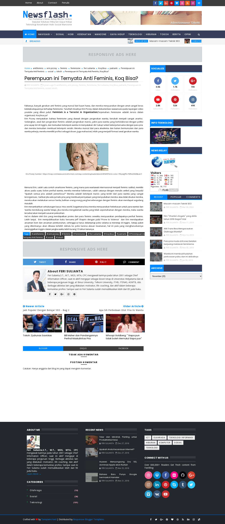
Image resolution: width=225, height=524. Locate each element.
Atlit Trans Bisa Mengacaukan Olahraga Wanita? (178, 230)
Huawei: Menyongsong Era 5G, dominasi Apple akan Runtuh (118, 463)
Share (72, 262)
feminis (63, 68)
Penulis (65, 2)
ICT (148, 437)
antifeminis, (61, 85)
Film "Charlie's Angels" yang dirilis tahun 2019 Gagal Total (180, 218)
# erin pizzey (53, 234)
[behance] (188, 519)
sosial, (48, 88)
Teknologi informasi (181, 437)
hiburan (151, 442)
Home (28, 2)
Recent (158, 197)
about (40, 2)
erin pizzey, (73, 85)
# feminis (66, 234)
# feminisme (79, 234)
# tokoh (59, 237)
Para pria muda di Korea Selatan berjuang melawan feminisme (180, 243)
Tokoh (164, 34)
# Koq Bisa (109, 234)
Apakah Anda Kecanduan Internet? (116, 449)
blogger (43, 348)
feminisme (75, 68)
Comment (133, 262)
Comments (193, 197)
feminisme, (92, 85)
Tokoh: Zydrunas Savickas (37, 335)
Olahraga (36, 490)
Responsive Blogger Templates (88, 519)
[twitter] (160, 3)
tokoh (59, 71)
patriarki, (123, 85)
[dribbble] (182, 3)
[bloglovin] (176, 3)
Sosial (60, 34)
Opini (187, 34)
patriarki (114, 68)
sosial (50, 71)
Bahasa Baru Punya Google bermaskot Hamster (118, 476)
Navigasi (44, 34)
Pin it (103, 262)
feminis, (82, 85)
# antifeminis (38, 234)
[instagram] (193, 3)
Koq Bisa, (114, 85)
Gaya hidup (117, 34)
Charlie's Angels (187, 41)
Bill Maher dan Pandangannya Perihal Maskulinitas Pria (81, 337)
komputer (164, 442)
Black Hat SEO (129, 41)
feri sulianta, (103, 85)
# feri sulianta (94, 234)
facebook (123, 348)
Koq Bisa (102, 68)
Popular (176, 197)
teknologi (36, 502)
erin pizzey (52, 68)
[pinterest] (171, 3)
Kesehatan (84, 34)
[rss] (187, 3)
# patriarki (121, 234)
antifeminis (38, 68)
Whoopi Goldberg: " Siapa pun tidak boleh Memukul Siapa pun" (124, 337)
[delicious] (199, 519)
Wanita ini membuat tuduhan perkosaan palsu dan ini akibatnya (181, 255)
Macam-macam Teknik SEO (152, 41)
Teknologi (135, 34)
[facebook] (155, 3)
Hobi (71, 34)
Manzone (100, 34)
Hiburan (151, 34)
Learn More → (34, 473)
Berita (176, 34)
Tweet (42, 262)
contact (52, 2)
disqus (83, 348)
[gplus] (166, 3)
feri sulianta (89, 68)
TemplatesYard (48, 519)
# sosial (49, 237)
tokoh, (55, 88)
